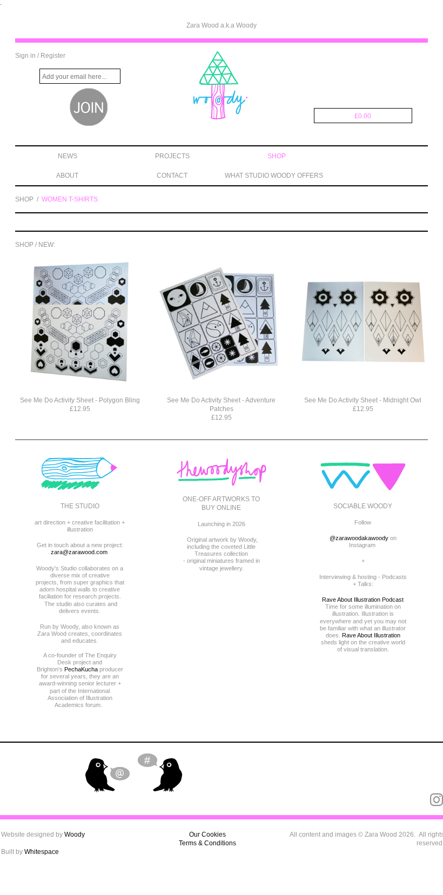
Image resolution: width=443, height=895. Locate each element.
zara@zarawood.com (79, 552)
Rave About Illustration (371, 635)
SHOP (24, 199)
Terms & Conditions (207, 843)
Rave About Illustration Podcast (363, 599)
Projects (172, 156)
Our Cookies (207, 834)
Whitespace (41, 852)
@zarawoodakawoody (359, 538)
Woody (74, 834)
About (67, 175)
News (67, 156)
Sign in (25, 55)
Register (53, 55)
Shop (276, 156)
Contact (172, 175)
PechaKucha (81, 669)
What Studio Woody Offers (274, 175)
